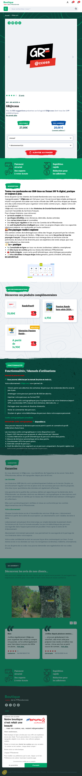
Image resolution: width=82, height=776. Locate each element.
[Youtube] (14, 705)
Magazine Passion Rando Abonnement (27, 332)
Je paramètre (13, 765)
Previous (9, 57)
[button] (4, 772)
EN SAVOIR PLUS (11, 257)
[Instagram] (18, 705)
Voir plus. (20, 646)
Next (73, 57)
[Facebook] (6, 705)
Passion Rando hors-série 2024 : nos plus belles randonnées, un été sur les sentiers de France (65, 308)
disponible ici (40, 421)
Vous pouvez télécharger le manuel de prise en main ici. (29, 379)
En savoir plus (11, 115)
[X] (10, 705)
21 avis (21, 95)
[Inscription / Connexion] (68, 2)
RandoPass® (28, 305)
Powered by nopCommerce (68, 772)
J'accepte (35, 765)
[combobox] (40, 138)
